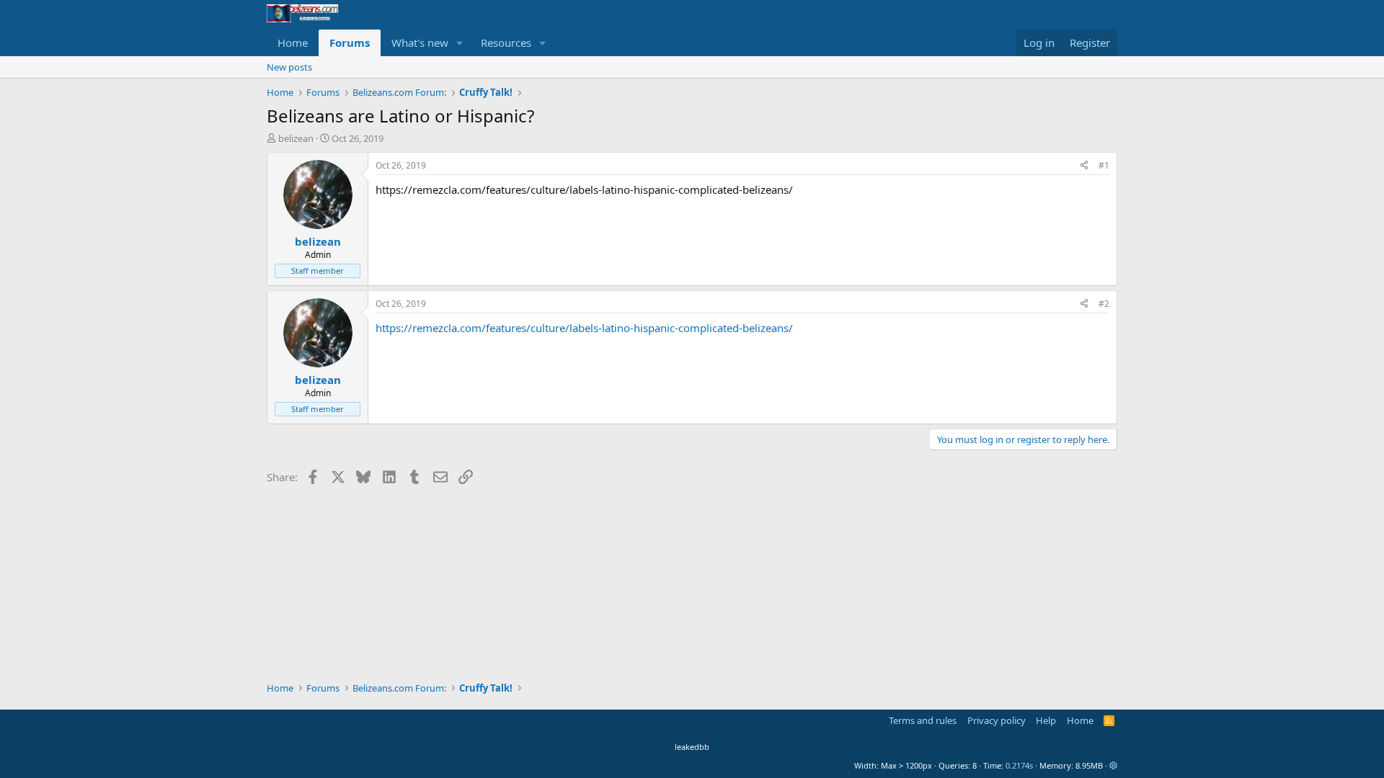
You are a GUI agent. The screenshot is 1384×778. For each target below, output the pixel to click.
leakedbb (692, 746)
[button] (460, 43)
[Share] (1084, 166)
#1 (1104, 165)
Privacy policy (996, 720)
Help (1046, 720)
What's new (419, 42)
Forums (349, 42)
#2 (1104, 304)
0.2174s (1019, 765)
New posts (289, 67)
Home (293, 42)
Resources (506, 42)
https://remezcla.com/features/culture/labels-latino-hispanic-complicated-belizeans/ (584, 328)
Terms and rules (923, 720)
